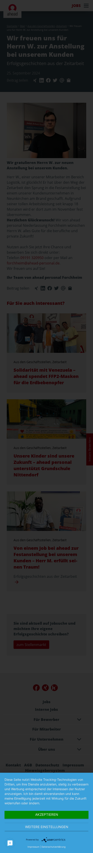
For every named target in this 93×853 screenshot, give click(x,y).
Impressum (34, 846)
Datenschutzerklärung (53, 846)
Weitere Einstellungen (46, 827)
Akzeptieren (46, 814)
